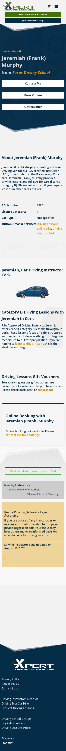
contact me (46, 390)
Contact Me (33, 83)
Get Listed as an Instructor (33, 14)
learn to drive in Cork (29, 344)
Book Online (33, 95)
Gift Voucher (33, 107)
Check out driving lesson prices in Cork (33, 471)
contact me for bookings (22, 435)
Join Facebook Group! (33, 20)
